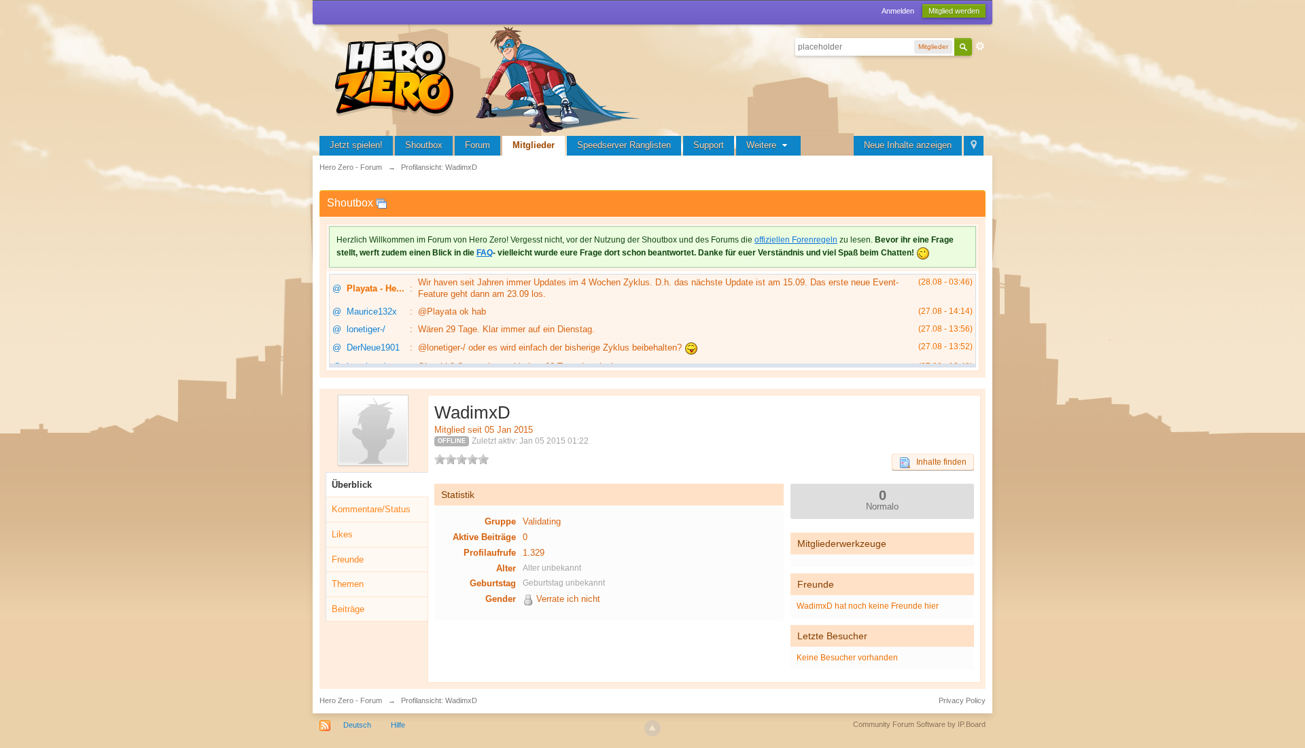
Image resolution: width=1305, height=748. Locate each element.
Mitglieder (533, 145)
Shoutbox (423, 145)
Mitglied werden (953, 11)
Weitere (762, 145)
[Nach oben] (652, 728)
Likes (342, 534)
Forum (477, 145)
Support (708, 145)
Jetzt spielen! (356, 145)
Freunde (348, 559)
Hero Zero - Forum (350, 700)
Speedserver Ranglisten (624, 145)
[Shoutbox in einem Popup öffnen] (381, 203)
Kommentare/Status (371, 509)
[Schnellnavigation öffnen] (974, 146)
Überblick (352, 485)
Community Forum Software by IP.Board (919, 724)
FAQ (484, 252)
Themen (348, 584)
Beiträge (348, 609)
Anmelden (898, 11)
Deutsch (357, 725)
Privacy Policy (962, 700)
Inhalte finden (938, 462)
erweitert (980, 46)
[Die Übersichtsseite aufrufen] (489, 78)
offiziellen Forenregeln (795, 240)
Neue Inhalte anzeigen (908, 145)
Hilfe (398, 725)
